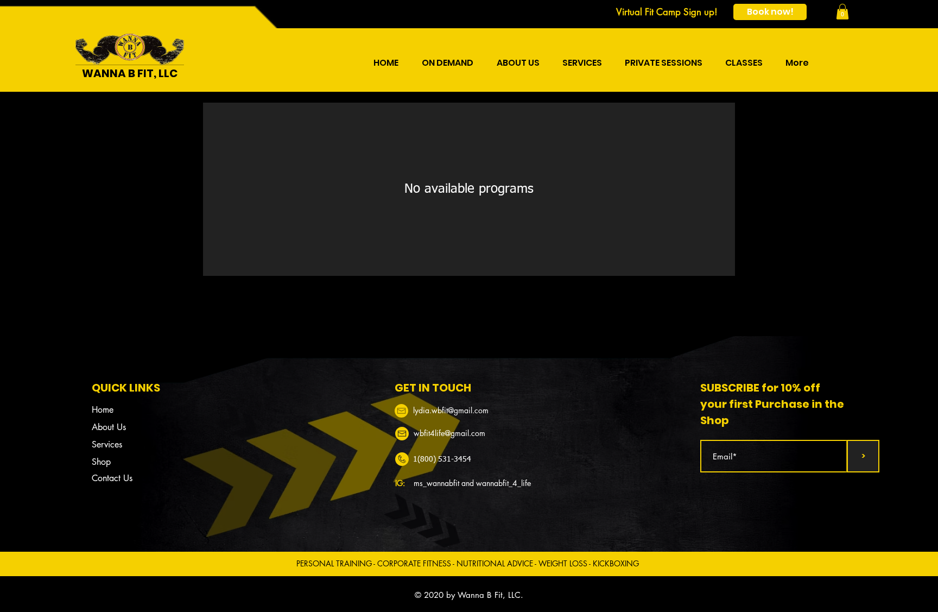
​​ (451, 410)
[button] (842, 12)
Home (102, 409)
